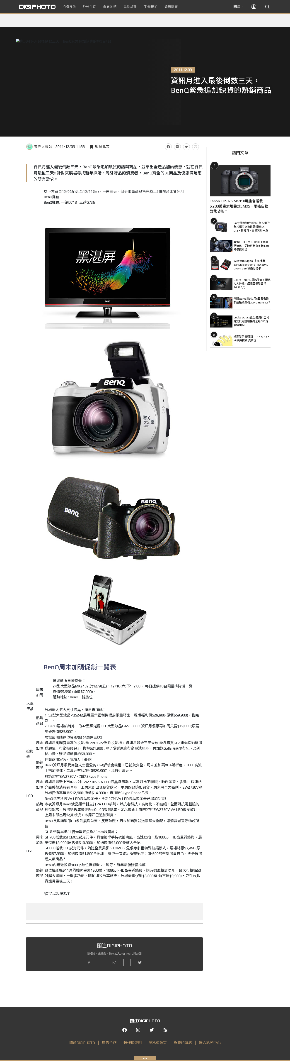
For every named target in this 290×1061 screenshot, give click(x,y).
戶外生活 (89, 7)
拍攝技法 (69, 7)
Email (195, 146)
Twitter (186, 146)
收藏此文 (102, 146)
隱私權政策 (158, 1043)
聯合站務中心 (210, 1043)
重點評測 (130, 7)
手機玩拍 (150, 7)
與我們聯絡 (183, 1043)
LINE (177, 146)
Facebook (168, 146)
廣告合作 (109, 1043)
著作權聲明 (132, 1043)
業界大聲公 (43, 146)
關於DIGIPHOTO (82, 1043)
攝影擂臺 (171, 7)
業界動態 (110, 7)
